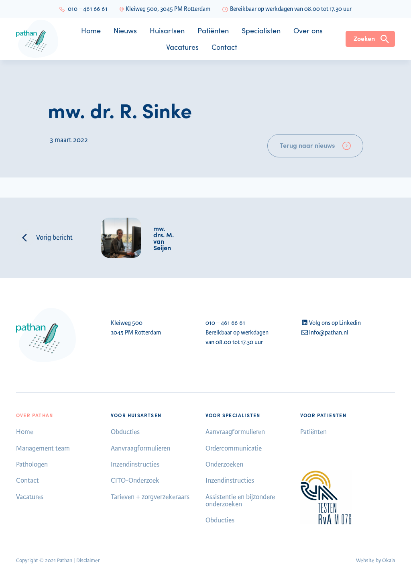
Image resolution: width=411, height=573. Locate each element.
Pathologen (32, 464)
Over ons (308, 30)
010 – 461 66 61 (88, 8)
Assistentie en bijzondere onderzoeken (240, 500)
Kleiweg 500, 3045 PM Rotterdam (168, 8)
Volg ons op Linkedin (335, 322)
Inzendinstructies (135, 464)
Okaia (388, 560)
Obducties (125, 432)
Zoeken (364, 38)
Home (91, 30)
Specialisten (261, 30)
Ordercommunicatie (234, 448)
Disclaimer (88, 560)
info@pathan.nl (328, 332)
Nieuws (125, 30)
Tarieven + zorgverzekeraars (150, 497)
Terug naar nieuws (307, 145)
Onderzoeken (224, 464)
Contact (224, 47)
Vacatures (182, 47)
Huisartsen (167, 30)
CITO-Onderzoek (135, 480)
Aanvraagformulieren (140, 448)
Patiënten (213, 30)
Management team (43, 448)
